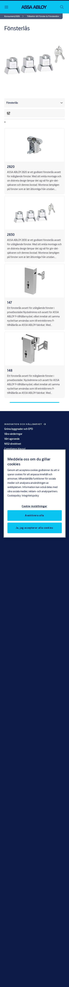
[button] (43, 16)
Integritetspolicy (30, 495)
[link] (14, 16)
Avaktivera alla (34, 515)
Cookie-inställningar (34, 506)
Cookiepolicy (14, 495)
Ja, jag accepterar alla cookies (34, 527)
